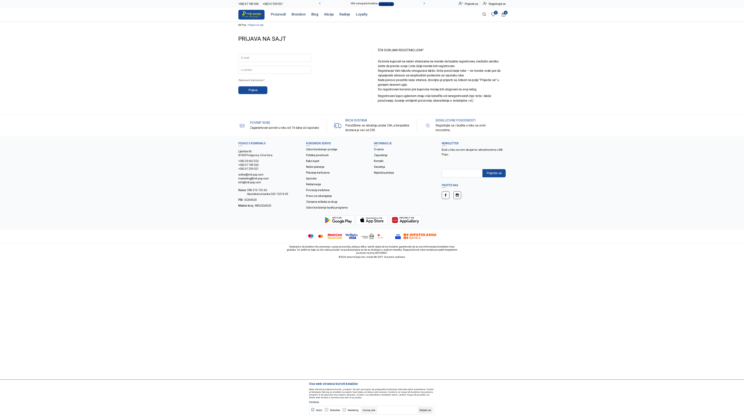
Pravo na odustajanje (319, 195)
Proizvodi (278, 14)
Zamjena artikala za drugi (321, 201)
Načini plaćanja (315, 166)
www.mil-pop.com (356, 257)
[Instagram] (457, 195)
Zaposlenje (381, 155)
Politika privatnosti (317, 155)
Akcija (329, 14)
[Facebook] (446, 195)
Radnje (344, 14)
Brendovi (299, 14)
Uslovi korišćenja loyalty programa (327, 207)
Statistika (335, 410)
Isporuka (311, 178)
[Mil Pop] (251, 14)
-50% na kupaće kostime (363, 3)
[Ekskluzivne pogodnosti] (428, 125)
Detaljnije (314, 402)
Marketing (353, 410)
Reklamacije (313, 184)
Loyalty (362, 14)
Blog (314, 14)
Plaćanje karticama (318, 172)
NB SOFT (378, 257)
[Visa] (389, 236)
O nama (379, 149)
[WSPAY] (367, 236)
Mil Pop (242, 25)
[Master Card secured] (335, 236)
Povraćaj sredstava (318, 190)
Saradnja (379, 166)
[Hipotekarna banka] (420, 236)
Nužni (319, 410)
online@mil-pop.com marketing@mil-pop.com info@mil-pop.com (253, 178)
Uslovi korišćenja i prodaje (321, 149)
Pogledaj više (386, 4)
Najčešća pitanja (384, 172)
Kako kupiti (312, 161)
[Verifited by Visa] (352, 236)
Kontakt (378, 161)
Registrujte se (497, 3)
